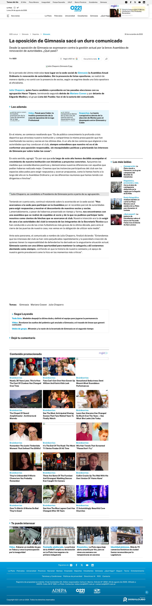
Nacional (51, 571)
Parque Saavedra (59, 2)
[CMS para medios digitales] (134, 599)
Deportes (35, 34)
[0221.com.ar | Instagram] (126, 2)
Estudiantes (93, 2)
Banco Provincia (80, 2)
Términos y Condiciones (52, 576)
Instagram (71, 565)
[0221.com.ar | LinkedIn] (144, 2)
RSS (99, 576)
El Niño (23, 2)
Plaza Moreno (34, 2)
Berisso (59, 571)
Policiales (58, 16)
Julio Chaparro (16, 90)
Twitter (81, 565)
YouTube (87, 565)
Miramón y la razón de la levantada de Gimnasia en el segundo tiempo (52, 329)
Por (13, 58)
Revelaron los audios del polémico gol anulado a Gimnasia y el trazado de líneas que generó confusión (58, 323)
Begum (119, 571)
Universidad (70, 16)
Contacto (106, 576)
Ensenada (68, 571)
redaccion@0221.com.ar (85, 584)
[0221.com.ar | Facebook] (130, 2)
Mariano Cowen (78, 93)
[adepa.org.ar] (59, 591)
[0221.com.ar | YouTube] (139, 2)
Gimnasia (103, 2)
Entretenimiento (137, 571)
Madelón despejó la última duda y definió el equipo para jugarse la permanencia (55, 318)
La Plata (48, 16)
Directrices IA (89, 576)
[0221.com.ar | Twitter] (135, 2)
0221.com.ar (13, 34)
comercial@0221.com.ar (106, 584)
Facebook (76, 565)
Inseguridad (46, 2)
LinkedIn (92, 565)
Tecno (126, 571)
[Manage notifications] (147, 592)
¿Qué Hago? (106, 16)
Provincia (42, 571)
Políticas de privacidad (72, 576)
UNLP (70, 2)
